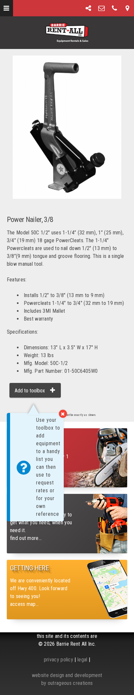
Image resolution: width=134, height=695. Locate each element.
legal (82, 659)
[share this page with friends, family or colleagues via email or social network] (88, 8)
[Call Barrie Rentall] (114, 8)
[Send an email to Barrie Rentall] (101, 8)
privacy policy (58, 659)
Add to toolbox (30, 390)
